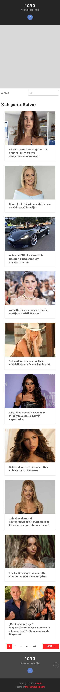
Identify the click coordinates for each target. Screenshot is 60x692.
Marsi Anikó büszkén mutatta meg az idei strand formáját (30, 205)
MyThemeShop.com (35, 687)
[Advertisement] (30, 56)
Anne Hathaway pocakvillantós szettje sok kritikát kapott (28, 311)
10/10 (30, 5)
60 (34, 646)
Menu (6, 93)
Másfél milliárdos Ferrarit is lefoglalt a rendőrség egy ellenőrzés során (26, 259)
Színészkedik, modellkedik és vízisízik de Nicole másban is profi (30, 363)
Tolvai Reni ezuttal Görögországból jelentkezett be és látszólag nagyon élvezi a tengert (29, 522)
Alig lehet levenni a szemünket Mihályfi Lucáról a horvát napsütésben (27, 416)
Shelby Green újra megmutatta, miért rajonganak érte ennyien (27, 574)
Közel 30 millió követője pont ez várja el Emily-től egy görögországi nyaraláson (28, 153)
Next (50, 646)
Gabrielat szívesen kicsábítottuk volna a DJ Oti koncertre (28, 469)
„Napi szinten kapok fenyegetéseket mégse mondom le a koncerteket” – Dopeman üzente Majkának (29, 629)
